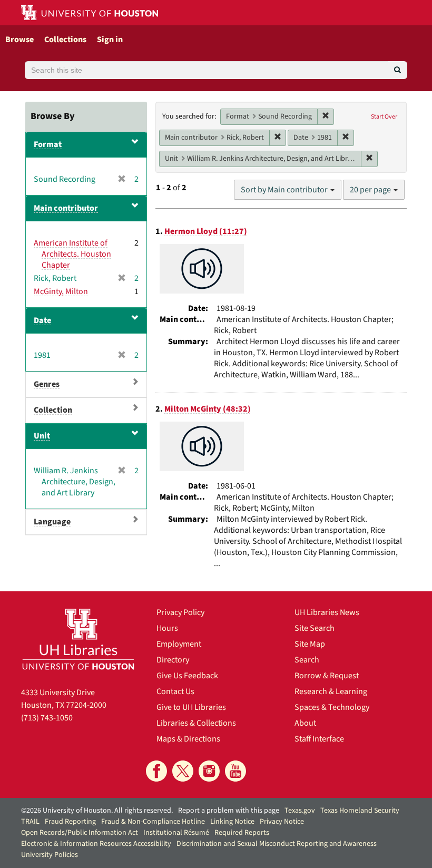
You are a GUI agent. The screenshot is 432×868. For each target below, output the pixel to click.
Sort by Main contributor (285, 190)
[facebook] (156, 771)
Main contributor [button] (66, 208)
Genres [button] (47, 384)
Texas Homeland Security (359, 810)
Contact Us (175, 691)
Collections (65, 39)
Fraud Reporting (70, 821)
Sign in (110, 39)
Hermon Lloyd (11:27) (205, 231)
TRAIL (30, 821)
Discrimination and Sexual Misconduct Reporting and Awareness (276, 843)
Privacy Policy (180, 612)
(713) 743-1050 (47, 718)
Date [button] (42, 320)
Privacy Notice (282, 821)
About (305, 723)
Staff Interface (319, 739)
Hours (167, 628)
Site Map (309, 644)
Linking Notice (232, 821)
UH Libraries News (326, 612)
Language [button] (52, 522)
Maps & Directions (188, 739)
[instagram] (209, 771)
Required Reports (241, 832)
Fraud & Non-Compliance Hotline (153, 821)
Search (306, 660)
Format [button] (48, 144)
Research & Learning (330, 691)
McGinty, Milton (61, 291)
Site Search (314, 628)
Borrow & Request (326, 675)
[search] (397, 70)
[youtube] (235, 771)
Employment (178, 644)
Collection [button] (53, 410)
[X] (182, 771)
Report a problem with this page (228, 810)
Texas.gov (299, 810)
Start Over (384, 116)
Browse (19, 39)
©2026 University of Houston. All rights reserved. (97, 810)
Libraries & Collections (196, 723)
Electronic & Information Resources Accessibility (96, 843)
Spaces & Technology (331, 707)
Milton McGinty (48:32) (207, 409)
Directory (172, 660)
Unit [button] (42, 436)
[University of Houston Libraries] (78, 639)
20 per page (371, 190)
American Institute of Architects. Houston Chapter (72, 254)
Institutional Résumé (176, 832)
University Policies (49, 855)
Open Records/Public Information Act (79, 832)
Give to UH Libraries (191, 707)
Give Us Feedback (187, 675)
